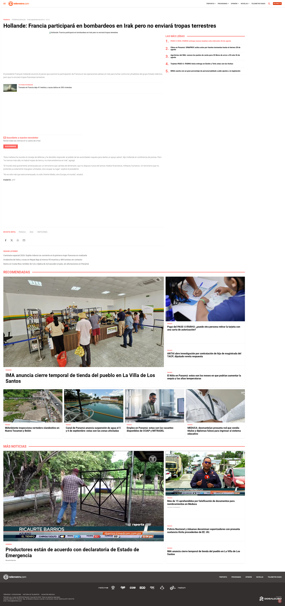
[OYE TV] (123, 589)
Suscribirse (10, 146)
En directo (277, 3)
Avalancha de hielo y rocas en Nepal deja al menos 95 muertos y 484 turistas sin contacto (42, 259)
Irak (31, 232)
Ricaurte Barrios (11, 560)
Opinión (234, 3)
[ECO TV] (142, 589)
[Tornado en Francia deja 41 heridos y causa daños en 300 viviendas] (10, 91)
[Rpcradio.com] (152, 589)
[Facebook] (5, 240)
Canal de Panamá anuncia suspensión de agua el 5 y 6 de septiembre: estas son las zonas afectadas (93, 429)
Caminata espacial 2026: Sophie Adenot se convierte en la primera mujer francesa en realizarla (45, 255)
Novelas (244, 3)
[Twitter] (12, 240)
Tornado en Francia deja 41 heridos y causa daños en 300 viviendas (45, 87)
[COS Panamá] (133, 589)
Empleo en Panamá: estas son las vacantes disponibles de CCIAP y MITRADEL (150, 429)
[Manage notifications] (280, 601)
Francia (22, 232)
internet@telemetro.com (14, 601)
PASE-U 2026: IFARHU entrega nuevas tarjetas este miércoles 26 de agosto (201, 41)
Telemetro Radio (258, 3)
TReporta (210, 3)
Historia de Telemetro (31, 594)
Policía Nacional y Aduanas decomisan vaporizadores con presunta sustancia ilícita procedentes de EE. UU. (203, 530)
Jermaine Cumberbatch (173, 507)
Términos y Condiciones (12, 594)
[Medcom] (182, 589)
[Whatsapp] (18, 240)
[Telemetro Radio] (172, 589)
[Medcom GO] (103, 589)
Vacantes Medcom (48, 594)
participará (42, 232)
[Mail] (24, 240)
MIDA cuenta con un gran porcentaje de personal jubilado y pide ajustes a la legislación (205, 71)
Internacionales (18, 20)
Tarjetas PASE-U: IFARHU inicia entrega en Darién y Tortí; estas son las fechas (202, 64)
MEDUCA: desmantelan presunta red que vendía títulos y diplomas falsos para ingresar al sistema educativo (214, 430)
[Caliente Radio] (162, 589)
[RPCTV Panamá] (113, 589)
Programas (222, 3)
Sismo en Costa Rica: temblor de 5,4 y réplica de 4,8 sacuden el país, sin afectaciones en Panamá (46, 264)
